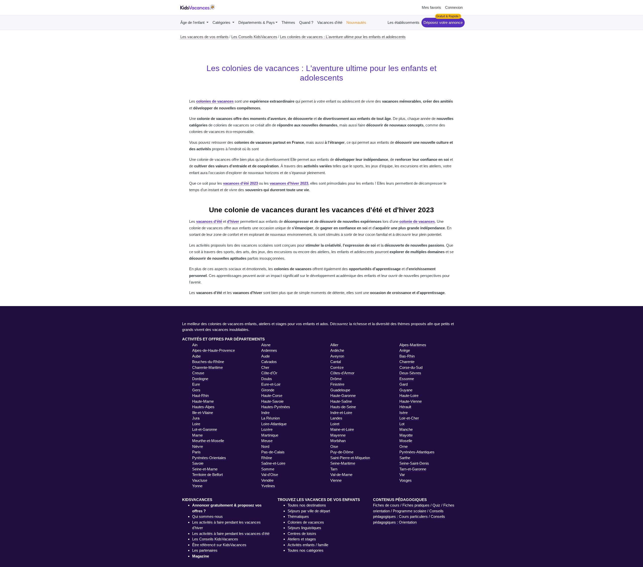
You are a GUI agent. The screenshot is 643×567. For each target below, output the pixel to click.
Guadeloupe (340, 390)
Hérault (405, 407)
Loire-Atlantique (274, 424)
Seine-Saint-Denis (414, 463)
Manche (406, 429)
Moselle (405, 441)
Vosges (405, 480)
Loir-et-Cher (409, 418)
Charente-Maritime (207, 367)
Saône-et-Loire (273, 463)
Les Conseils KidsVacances (215, 539)
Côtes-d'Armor (342, 373)
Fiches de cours (386, 505)
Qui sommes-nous (207, 516)
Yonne (197, 486)
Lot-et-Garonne (204, 429)
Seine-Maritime (342, 463)
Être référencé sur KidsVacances (219, 545)
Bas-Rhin (407, 356)
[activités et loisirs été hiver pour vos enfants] (197, 8)
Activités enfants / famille (308, 545)
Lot (401, 424)
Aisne (266, 345)
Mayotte (406, 435)
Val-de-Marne (341, 474)
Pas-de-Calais (273, 452)
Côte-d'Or (269, 373)
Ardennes (269, 350)
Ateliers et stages (302, 539)
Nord (265, 446)
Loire (196, 424)
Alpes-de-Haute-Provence (213, 350)
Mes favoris (431, 7)
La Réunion (270, 418)
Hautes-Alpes (203, 407)
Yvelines (268, 486)
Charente (406, 362)
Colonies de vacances (306, 522)
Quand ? (306, 22)
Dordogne (200, 379)
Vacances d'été (329, 22)
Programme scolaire (409, 511)
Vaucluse (199, 480)
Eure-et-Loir (271, 384)
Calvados (269, 362)
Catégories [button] (221, 22)
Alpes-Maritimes (412, 345)
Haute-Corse (271, 395)
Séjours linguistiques (304, 528)
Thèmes (288, 22)
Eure (196, 384)
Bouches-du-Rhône (208, 362)
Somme (267, 469)
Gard (403, 384)
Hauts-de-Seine (343, 407)
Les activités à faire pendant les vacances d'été (231, 533)
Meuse (267, 441)
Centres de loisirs (302, 533)
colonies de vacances (215, 101)
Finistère (337, 384)
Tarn (333, 469)
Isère (403, 412)
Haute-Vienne (410, 401)
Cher (265, 367)
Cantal (335, 362)
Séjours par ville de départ (309, 511)
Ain (194, 345)
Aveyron (337, 356)
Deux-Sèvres (410, 373)
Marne (197, 435)
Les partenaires (205, 550)
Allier (334, 345)
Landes (336, 418)
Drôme (336, 379)
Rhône (266, 458)
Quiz (436, 505)
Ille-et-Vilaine (202, 412)
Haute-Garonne (343, 395)
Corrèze (337, 367)
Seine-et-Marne (205, 469)
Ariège (404, 350)
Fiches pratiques (416, 505)
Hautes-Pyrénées (275, 407)
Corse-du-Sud (410, 367)
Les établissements (403, 22)
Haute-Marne (203, 401)
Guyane (405, 390)
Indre (265, 412)
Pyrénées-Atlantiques (417, 452)
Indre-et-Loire (341, 412)
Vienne (336, 480)
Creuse (198, 373)
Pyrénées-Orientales (209, 458)
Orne (403, 446)
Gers (196, 390)
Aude (265, 356)
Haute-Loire (408, 395)
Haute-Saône (341, 401)
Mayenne (338, 435)
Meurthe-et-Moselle (208, 441)
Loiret (334, 424)
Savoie (197, 463)
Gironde (267, 390)
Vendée (267, 480)
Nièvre (197, 446)
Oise (334, 446)
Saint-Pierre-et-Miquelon (350, 458)
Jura (195, 418)
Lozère (267, 429)
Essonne (406, 379)
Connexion (454, 7)
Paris (196, 452)
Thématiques (298, 516)
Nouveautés (356, 22)
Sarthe (404, 458)
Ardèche (337, 350)
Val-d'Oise (269, 474)
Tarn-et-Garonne (412, 469)
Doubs (266, 379)
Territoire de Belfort (207, 474)
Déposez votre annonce (443, 22)
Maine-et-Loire (342, 429)
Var (402, 474)
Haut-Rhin (200, 395)
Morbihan (338, 441)
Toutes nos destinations (307, 505)
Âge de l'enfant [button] (192, 22)
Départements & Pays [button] (256, 22)
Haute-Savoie (272, 401)
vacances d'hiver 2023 (289, 183)
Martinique (269, 435)
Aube (196, 356)
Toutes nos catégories (306, 550)
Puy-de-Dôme (341, 452)
